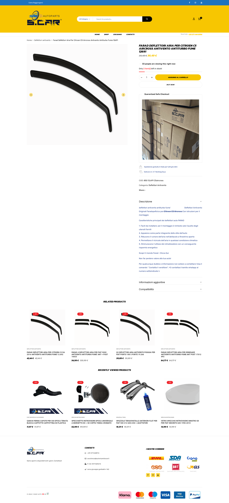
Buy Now (170, 84)
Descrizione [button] (145, 201)
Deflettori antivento (42, 40)
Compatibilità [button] (146, 289)
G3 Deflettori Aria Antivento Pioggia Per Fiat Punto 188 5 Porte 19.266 (135, 353)
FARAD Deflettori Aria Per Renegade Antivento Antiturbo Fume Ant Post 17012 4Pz (181, 354)
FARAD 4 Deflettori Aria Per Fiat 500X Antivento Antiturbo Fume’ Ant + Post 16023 (90, 354)
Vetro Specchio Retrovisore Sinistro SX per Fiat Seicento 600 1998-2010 (180, 422)
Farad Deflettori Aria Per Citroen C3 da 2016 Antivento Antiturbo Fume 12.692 (46, 353)
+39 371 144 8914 (195, 34)
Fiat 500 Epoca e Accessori (35, 417)
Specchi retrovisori (78, 417)
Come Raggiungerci (36, 3)
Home (29, 40)
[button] (199, 19)
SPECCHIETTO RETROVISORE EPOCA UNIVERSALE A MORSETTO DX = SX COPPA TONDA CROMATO (92, 422)
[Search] (147, 19)
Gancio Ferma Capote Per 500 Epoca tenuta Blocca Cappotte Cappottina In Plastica (47, 422)
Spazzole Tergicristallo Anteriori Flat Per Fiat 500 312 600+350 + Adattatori (136, 422)
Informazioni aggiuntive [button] (152, 282)
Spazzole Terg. (121, 417)
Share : (142, 190)
